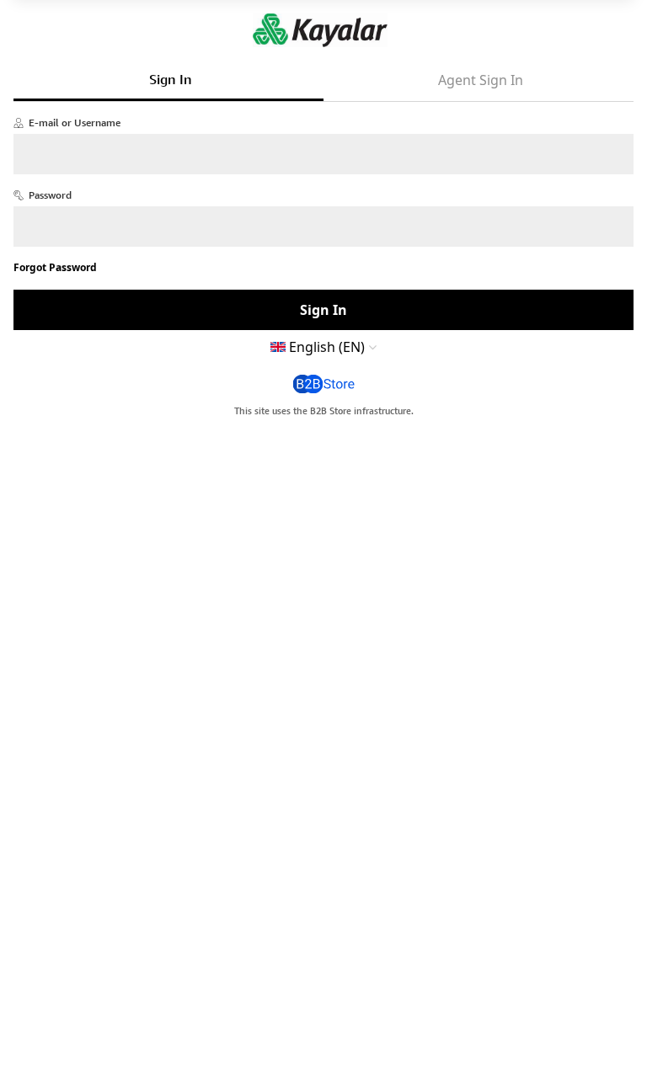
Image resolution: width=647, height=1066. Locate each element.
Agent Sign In (480, 80)
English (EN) (327, 347)
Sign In (170, 79)
